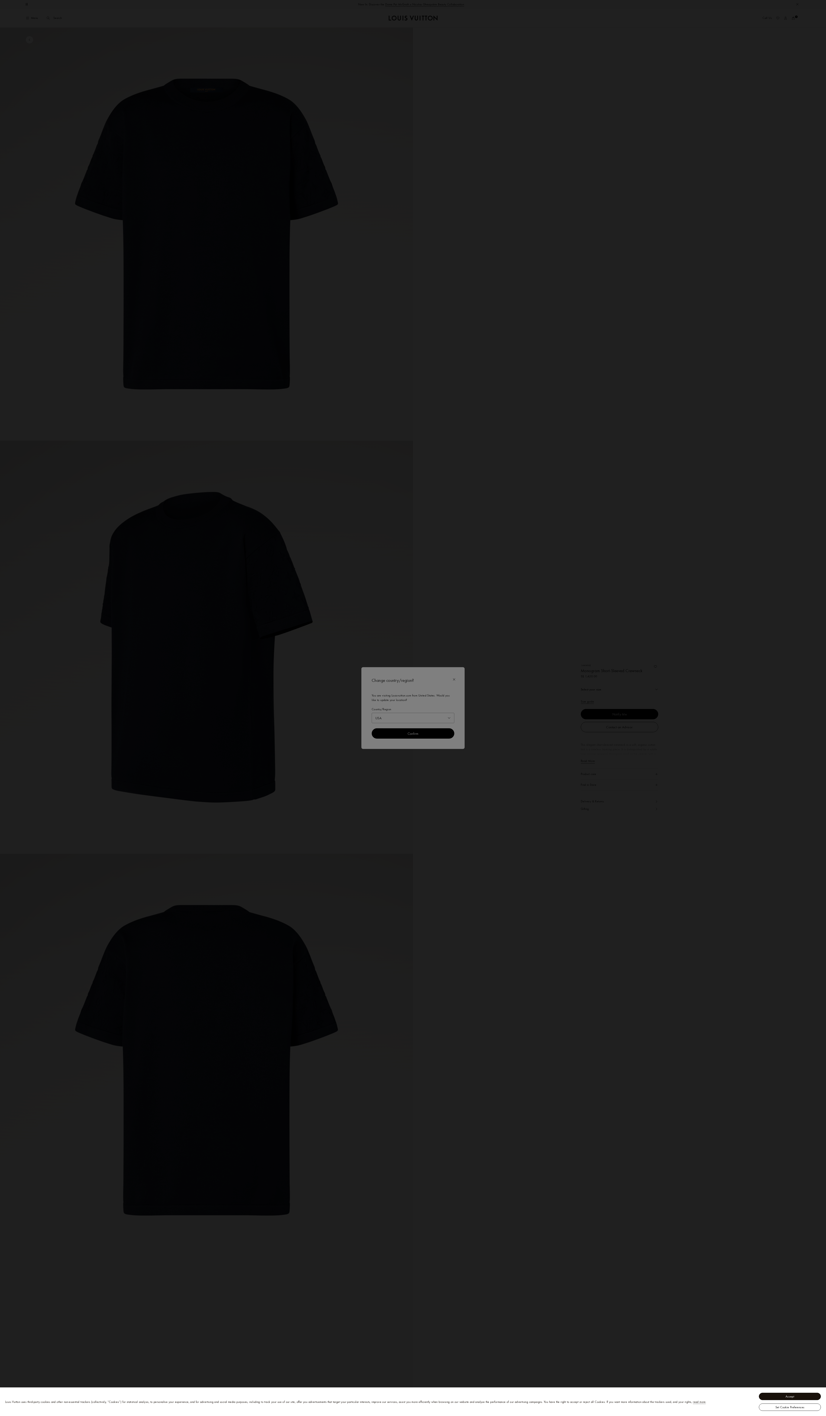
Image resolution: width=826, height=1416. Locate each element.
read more (699, 1402)
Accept (790, 1396)
